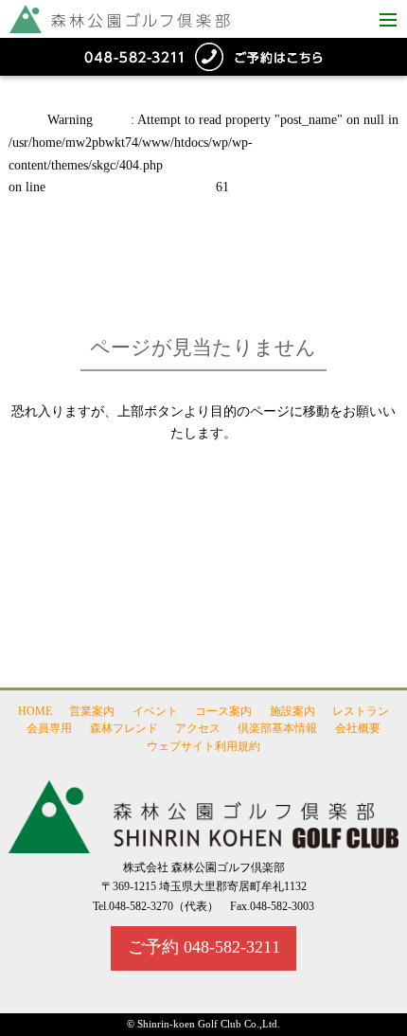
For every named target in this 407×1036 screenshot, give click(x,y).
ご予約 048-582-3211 (204, 947)
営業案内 (92, 711)
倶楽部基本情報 (277, 729)
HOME (35, 711)
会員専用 (49, 729)
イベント (155, 711)
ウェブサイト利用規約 (203, 746)
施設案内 (292, 711)
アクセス (198, 729)
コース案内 (223, 711)
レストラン (360, 711)
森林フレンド (124, 729)
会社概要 (357, 729)
